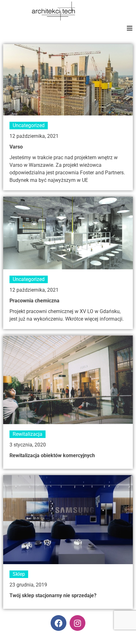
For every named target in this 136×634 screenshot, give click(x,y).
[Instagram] (77, 623)
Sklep (19, 574)
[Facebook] (58, 623)
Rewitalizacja (27, 434)
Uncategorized (29, 125)
